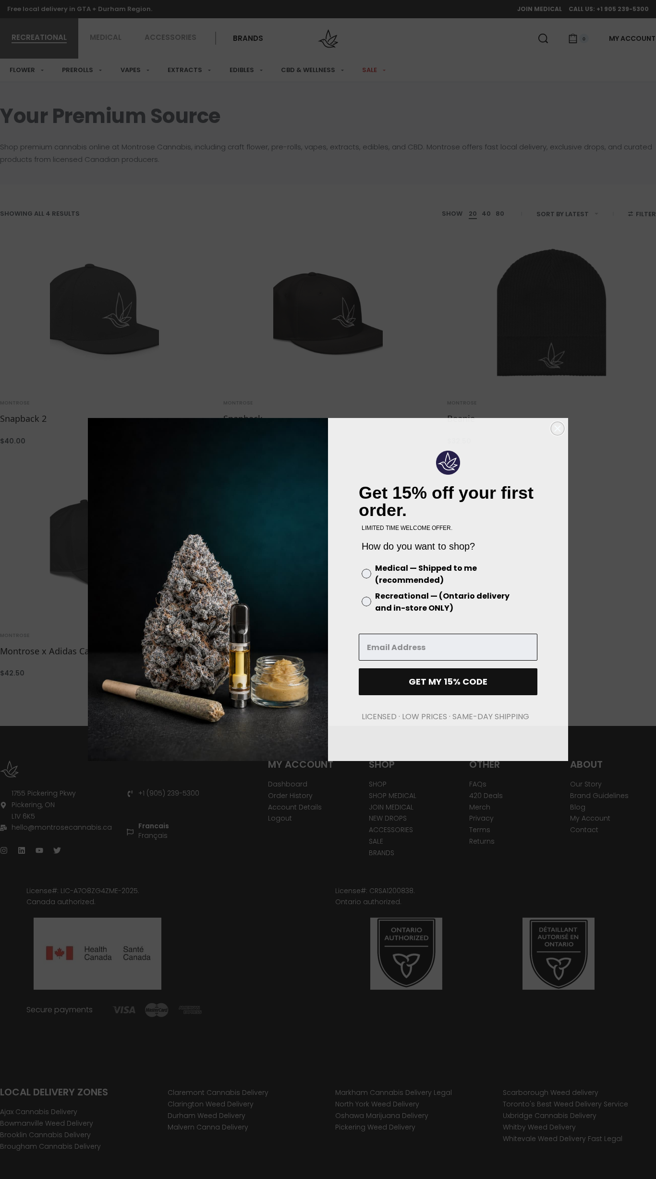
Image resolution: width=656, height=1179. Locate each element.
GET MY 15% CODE (448, 681)
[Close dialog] (557, 428)
